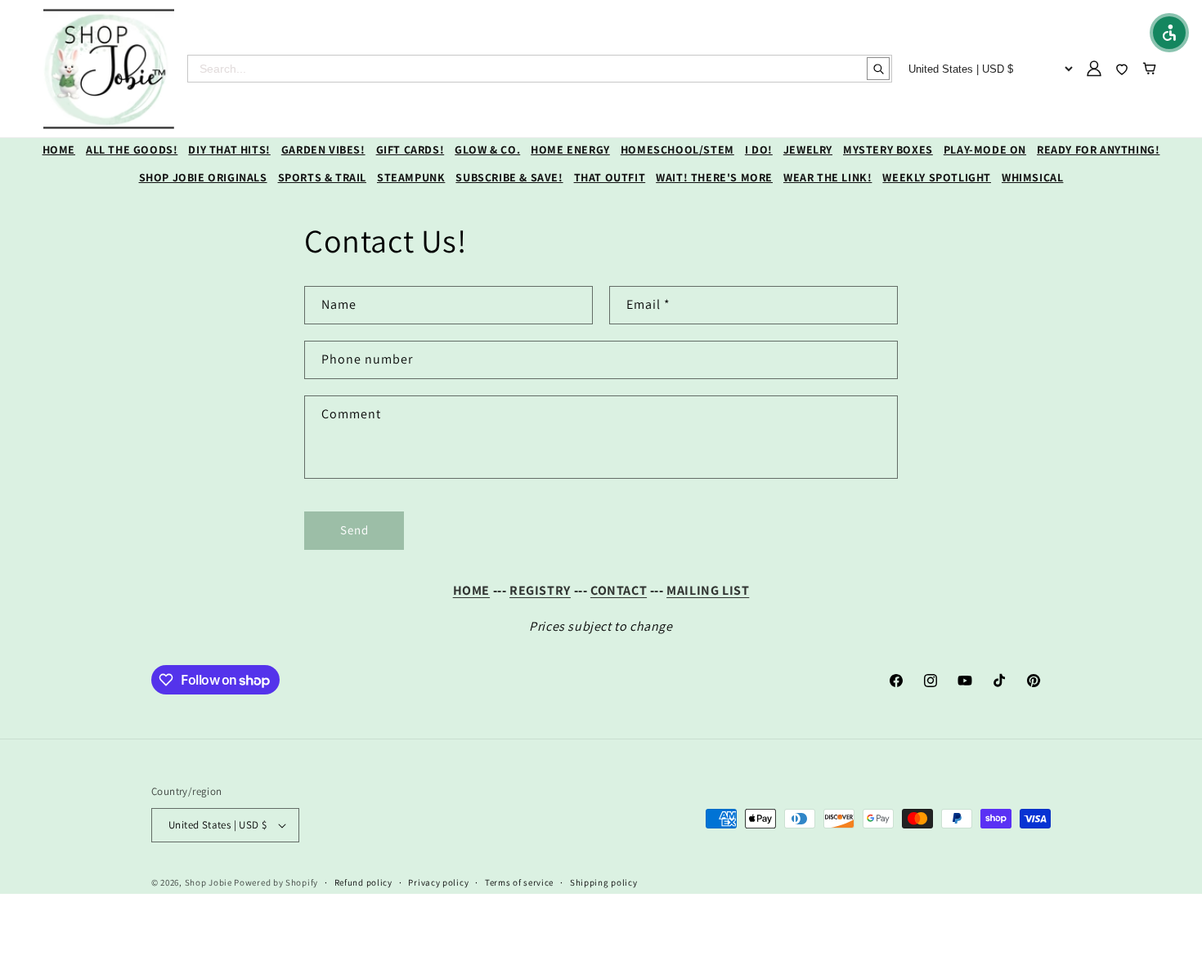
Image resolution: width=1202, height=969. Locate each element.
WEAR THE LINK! (827, 177)
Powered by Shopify (276, 882)
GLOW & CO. (487, 149)
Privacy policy (438, 882)
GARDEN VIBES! (323, 149)
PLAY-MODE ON (985, 149)
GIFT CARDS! (410, 149)
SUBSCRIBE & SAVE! (509, 177)
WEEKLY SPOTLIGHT (936, 177)
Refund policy (363, 882)
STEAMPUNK (411, 177)
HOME (59, 149)
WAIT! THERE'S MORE (714, 177)
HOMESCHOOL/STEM (677, 149)
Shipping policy (604, 882)
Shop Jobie (208, 882)
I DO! (759, 149)
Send (354, 530)
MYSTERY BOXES (888, 149)
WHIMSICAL (1032, 177)
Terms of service (519, 882)
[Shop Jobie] (108, 68)
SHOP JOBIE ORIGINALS (203, 177)
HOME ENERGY (570, 149)
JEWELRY (807, 149)
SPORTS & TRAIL (322, 177)
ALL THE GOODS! (131, 149)
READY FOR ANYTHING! (1098, 149)
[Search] (878, 68)
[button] (1169, 32)
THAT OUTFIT (610, 177)
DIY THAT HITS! (229, 149)
